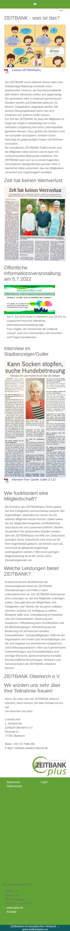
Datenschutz (14, 786)
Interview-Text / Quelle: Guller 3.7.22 (34, 479)
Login (44, 782)
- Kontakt (10, 911)
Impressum (13, 782)
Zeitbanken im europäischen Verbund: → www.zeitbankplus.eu (35, 928)
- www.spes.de (14, 907)
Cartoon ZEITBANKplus (26, 70)
